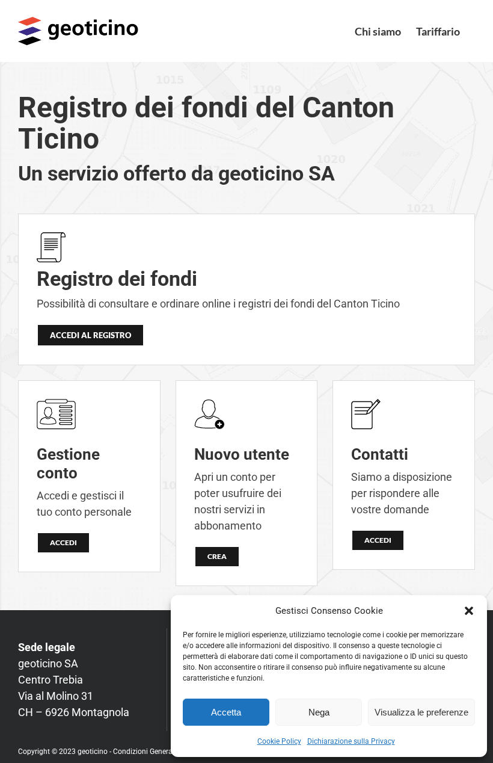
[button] (469, 611)
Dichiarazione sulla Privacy (351, 741)
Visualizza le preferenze (421, 712)
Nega (318, 712)
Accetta (226, 712)
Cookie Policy (279, 741)
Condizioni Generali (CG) (152, 751)
